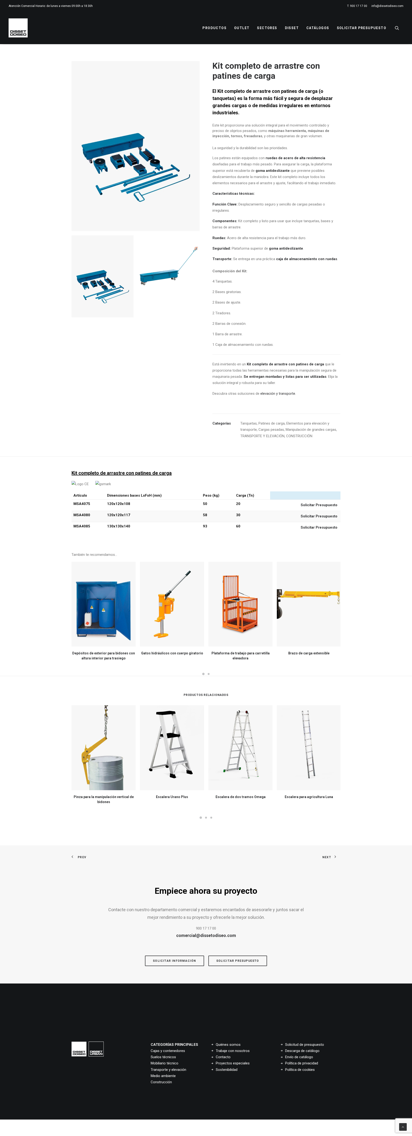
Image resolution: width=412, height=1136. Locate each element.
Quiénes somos (228, 1044)
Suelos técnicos (163, 1057)
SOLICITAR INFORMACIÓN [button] (174, 960)
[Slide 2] (169, 266)
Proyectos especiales (233, 1063)
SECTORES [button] (267, 28)
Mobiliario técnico (164, 1063)
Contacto (223, 1057)
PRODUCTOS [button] (214, 28)
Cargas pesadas (271, 429)
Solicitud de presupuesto (304, 1044)
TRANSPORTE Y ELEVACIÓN (262, 436)
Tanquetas (248, 423)
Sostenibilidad (226, 1070)
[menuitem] (358, 6)
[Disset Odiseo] (18, 27)
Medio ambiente (163, 1076)
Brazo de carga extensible (309, 653)
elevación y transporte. (278, 393)
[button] (399, 28)
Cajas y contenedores (168, 1051)
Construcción (161, 1082)
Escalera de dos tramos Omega (241, 797)
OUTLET (241, 28)
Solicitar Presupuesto (361, 28)
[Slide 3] (211, 817)
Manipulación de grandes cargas (311, 429)
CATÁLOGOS (317, 28)
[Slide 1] (103, 276)
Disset (292, 28)
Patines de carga (271, 423)
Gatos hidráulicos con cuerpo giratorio (172, 653)
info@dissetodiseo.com (387, 6)
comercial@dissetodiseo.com (206, 935)
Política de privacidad (301, 1063)
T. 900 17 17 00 (357, 6)
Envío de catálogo (299, 1057)
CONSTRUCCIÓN (299, 436)
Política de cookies (300, 1070)
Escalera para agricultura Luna (309, 797)
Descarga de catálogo (302, 1051)
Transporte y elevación (168, 1070)
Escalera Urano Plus (172, 797)
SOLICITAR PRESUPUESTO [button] (237, 960)
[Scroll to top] (403, 1127)
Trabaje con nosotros (233, 1051)
